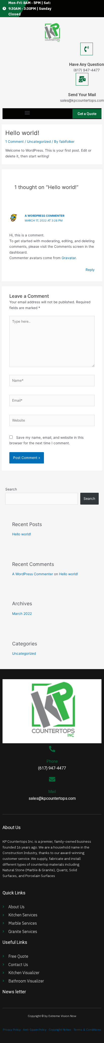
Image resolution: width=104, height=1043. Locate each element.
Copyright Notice (60, 1029)
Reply (90, 270)
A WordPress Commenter (44, 215)
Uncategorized (39, 142)
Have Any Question (86, 64)
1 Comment (14, 142)
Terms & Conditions (87, 1029)
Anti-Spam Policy (34, 1029)
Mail (52, 791)
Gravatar (69, 258)
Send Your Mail (82, 94)
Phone (52, 761)
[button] (27, 112)
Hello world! (21, 534)
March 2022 (22, 614)
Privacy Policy (12, 1029)
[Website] (52, 421)
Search (11, 489)
